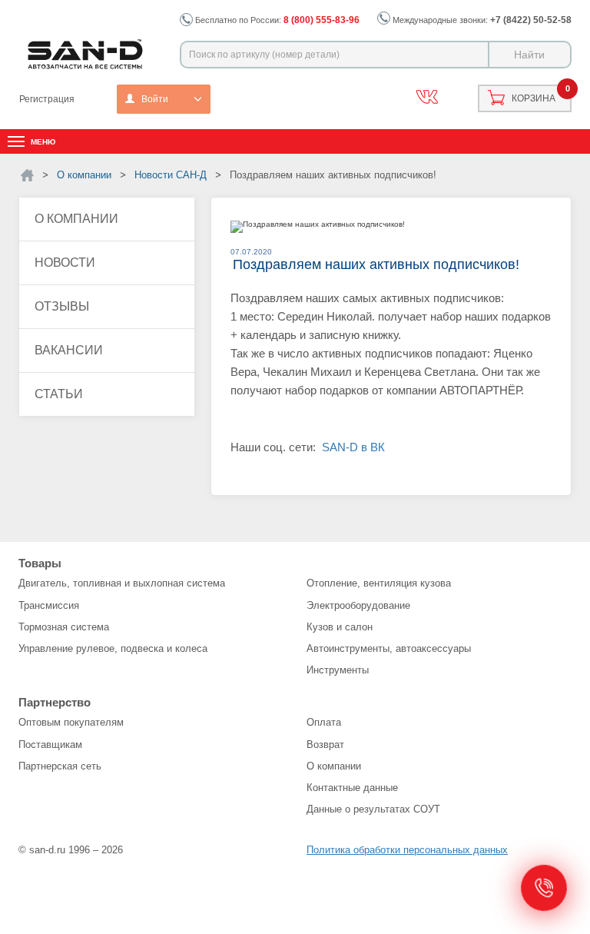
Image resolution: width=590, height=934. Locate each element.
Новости (65, 262)
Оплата (324, 722)
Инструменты (338, 670)
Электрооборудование (358, 605)
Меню (43, 142)
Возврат (325, 744)
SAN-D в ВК (353, 447)
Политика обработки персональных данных (407, 850)
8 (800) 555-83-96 (321, 20)
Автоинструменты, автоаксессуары (389, 648)
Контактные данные (352, 787)
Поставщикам (50, 744)
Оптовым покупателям (71, 722)
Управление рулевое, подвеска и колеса (112, 648)
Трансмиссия (48, 605)
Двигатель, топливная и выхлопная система (121, 583)
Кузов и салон (340, 627)
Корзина (533, 98)
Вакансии (69, 350)
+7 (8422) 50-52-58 (531, 20)
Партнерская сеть (59, 766)
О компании (76, 218)
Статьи (59, 394)
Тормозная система (63, 627)
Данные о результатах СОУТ (373, 809)
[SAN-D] (27, 175)
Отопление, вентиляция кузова (379, 583)
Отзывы (62, 306)
